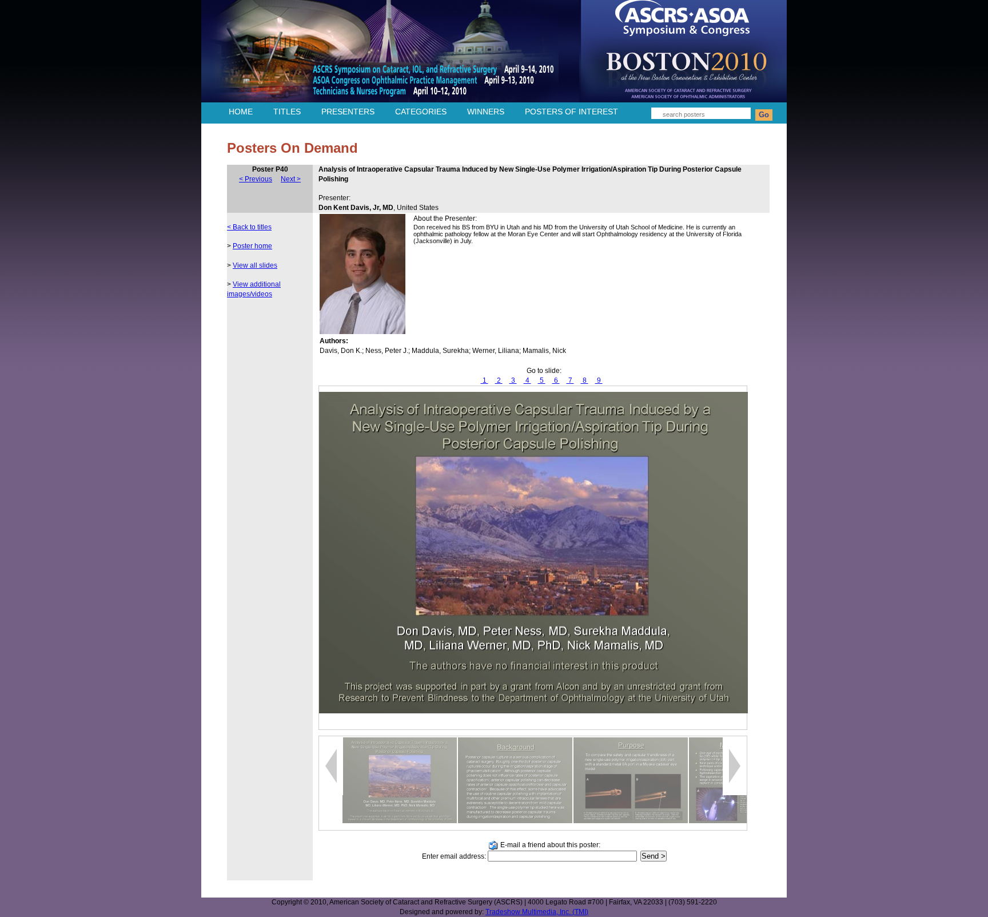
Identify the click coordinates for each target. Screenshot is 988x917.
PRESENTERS (348, 111)
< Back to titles (249, 227)
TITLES (287, 111)
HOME (241, 111)
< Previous (255, 179)
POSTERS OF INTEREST (571, 111)
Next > (291, 179)
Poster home (252, 246)
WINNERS (485, 111)
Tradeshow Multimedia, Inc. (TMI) (536, 912)
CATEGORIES (421, 111)
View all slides (255, 265)
